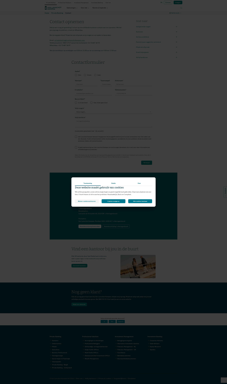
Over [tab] (139, 183)
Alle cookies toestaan (140, 201)
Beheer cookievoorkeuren (87, 201)
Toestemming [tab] (88, 183)
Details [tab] (113, 183)
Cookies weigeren (113, 201)
